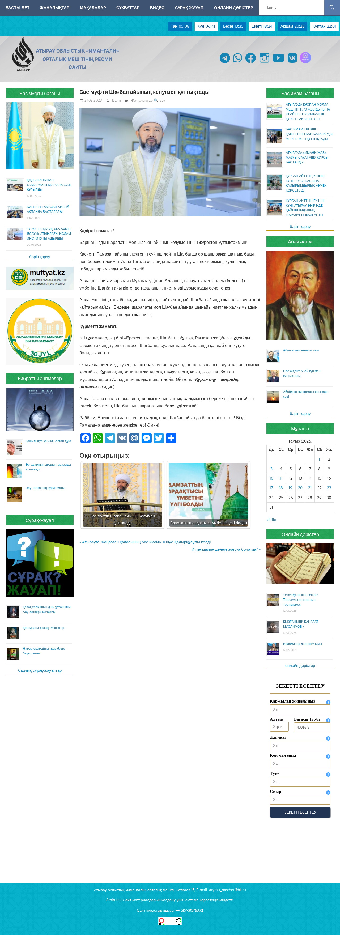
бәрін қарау (39, 256)
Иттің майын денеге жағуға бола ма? (225, 549)
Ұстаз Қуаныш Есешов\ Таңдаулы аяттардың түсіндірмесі (300, 599)
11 (281, 478)
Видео (157, 7)
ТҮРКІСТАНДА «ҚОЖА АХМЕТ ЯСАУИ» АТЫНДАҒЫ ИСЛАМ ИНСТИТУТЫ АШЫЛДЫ (49, 233)
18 (281, 487)
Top (327, 922)
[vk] (292, 63)
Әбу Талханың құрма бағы (45, 488)
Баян (116, 100)
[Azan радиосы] (305, 63)
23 (329, 487)
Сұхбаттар (127, 7)
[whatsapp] (237, 63)
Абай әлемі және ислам (301, 350)
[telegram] (225, 63)
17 (271, 487)
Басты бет (17, 7)
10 (271, 478)
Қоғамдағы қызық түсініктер (43, 628)
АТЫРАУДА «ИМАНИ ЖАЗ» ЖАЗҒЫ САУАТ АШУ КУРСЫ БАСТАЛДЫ (307, 157)
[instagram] (264, 63)
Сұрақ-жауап (189, 7)
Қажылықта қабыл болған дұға (48, 441)
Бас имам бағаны (300, 93)
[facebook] (250, 63)
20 (300, 487)
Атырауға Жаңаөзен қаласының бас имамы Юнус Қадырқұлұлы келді (146, 542)
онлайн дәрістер (300, 665)
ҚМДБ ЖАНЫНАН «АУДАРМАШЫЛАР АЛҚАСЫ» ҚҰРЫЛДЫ (49, 185)
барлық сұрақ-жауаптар (40, 670)
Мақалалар (93, 7)
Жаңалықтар (54, 7)
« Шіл (271, 519)
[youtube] (279, 63)
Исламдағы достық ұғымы (302, 644)
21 (310, 487)
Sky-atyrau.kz (192, 910)
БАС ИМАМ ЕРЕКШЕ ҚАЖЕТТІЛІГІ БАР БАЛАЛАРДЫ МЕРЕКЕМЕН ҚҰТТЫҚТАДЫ (309, 134)
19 (290, 487)
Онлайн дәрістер (233, 7)
